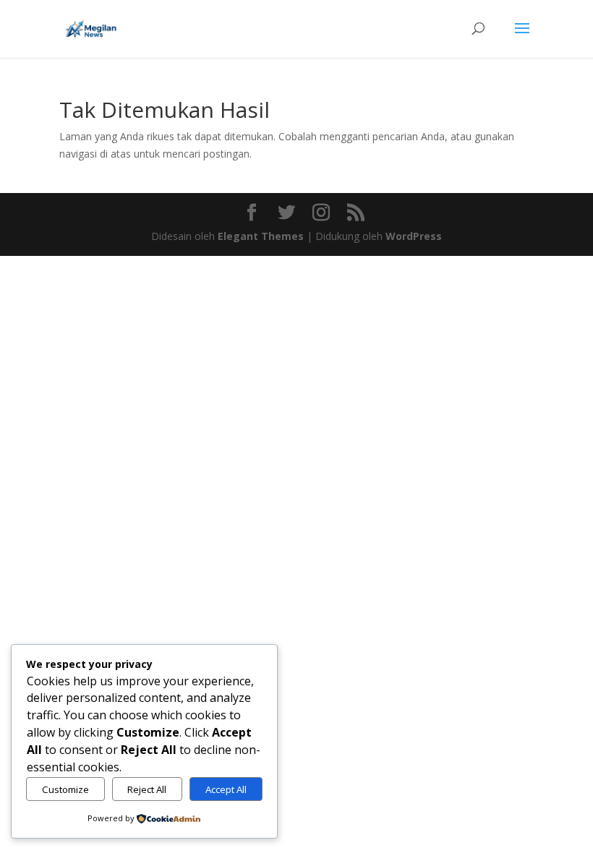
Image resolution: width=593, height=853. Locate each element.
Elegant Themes (261, 236)
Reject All (146, 789)
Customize (65, 789)
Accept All (226, 789)
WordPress (413, 236)
